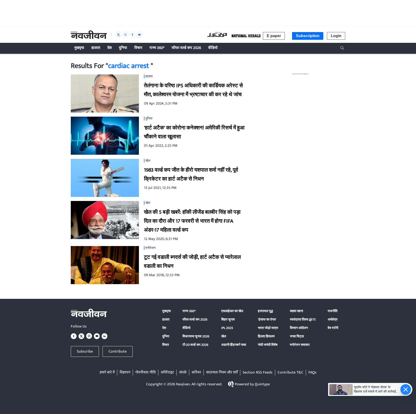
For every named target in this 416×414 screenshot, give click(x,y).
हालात (165, 319)
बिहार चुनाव (228, 319)
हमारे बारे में (107, 372)
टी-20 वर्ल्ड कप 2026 (195, 344)
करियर (196, 372)
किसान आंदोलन (299, 328)
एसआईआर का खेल (232, 311)
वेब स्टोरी (333, 328)
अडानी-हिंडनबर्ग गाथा (233, 344)
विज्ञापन (125, 372)
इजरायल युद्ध (265, 311)
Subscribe (85, 351)
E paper (274, 36)
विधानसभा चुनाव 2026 (195, 336)
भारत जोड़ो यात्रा (268, 328)
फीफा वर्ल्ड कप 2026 (194, 319)
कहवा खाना (296, 311)
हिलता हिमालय (266, 336)
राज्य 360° (188, 311)
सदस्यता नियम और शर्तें (222, 372)
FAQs (312, 372)
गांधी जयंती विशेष (268, 344)
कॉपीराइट (167, 372)
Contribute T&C (290, 372)
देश (164, 328)
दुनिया (165, 336)
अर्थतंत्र (333, 319)
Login (336, 36)
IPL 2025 (227, 328)
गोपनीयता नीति (145, 372)
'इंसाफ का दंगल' (267, 319)
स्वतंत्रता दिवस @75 (303, 319)
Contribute (118, 351)
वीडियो (186, 328)
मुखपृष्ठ (166, 311)
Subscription (307, 36)
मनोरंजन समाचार (300, 344)
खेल (223, 336)
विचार (165, 344)
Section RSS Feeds (258, 372)
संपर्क (183, 372)
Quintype (262, 384)
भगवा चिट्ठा (297, 336)
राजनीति (333, 311)
